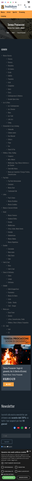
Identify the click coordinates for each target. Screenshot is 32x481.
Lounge (10, 279)
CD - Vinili (5, 326)
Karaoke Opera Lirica (13, 99)
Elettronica (11, 282)
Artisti (8, 12)
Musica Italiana (12, 239)
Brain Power (11, 312)
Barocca (10, 62)
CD (9, 332)
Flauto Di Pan (11, 149)
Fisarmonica (11, 292)
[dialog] (16, 465)
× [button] (30, 451)
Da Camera (11, 69)
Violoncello (11, 129)
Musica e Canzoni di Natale (10, 208)
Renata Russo (7, 374)
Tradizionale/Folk (12, 191)
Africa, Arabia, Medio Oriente (15, 229)
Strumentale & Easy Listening (11, 126)
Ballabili (5, 286)
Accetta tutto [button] (8, 477)
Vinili (9, 329)
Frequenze (10, 156)
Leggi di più (14, 460)
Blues (9, 112)
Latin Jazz (10, 119)
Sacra (9, 92)
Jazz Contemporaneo (13, 106)
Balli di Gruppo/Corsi (13, 289)
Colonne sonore (12, 132)
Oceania (10, 222)
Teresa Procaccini (17, 374)
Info (9, 384)
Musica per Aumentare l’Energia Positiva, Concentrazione (19, 173)
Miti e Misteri (11, 159)
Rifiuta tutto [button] (23, 477)
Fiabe (9, 259)
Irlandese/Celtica (12, 218)
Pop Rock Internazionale (14, 181)
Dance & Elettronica (8, 272)
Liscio (9, 299)
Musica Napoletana (13, 242)
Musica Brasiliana (12, 201)
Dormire (10, 316)
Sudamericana (11, 235)
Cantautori (10, 184)
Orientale (10, 232)
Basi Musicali (11, 136)
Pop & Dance (11, 198)
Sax (9, 146)
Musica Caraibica (12, 204)
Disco (9, 265)
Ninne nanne (11, 252)
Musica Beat (11, 188)
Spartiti (15, 12)
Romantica (11, 65)
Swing (9, 122)
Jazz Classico (11, 109)
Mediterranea (11, 225)
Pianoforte (11, 79)
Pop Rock (5, 177)
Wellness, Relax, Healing (9, 153)
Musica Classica (7, 55)
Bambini (5, 245)
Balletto (10, 76)
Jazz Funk (10, 116)
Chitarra (10, 139)
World (4, 212)
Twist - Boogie (12, 306)
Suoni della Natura (13, 168)
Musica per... (6, 309)
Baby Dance (11, 255)
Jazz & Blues (6, 102)
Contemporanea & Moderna (15, 96)
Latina (4, 194)
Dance (9, 275)
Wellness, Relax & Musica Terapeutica (18, 322)
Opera (9, 89)
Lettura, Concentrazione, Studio (16, 319)
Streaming (22, 12)
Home (8, 33)
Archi (9, 82)
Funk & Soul (6, 262)
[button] (16, 474)
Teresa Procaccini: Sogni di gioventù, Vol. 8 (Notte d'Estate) (14, 369)
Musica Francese (12, 215)
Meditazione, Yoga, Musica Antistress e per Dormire (18, 164)
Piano (9, 143)
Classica (10, 59)
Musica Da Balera (12, 296)
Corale (9, 72)
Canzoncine (11, 249)
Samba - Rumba (12, 302)
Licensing (3, 16)
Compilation (11, 86)
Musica (3, 12)
